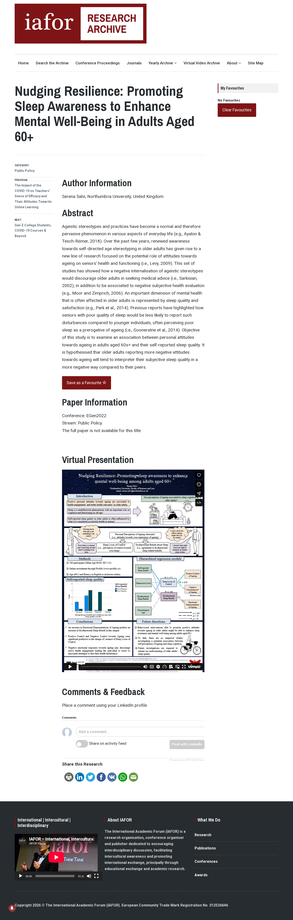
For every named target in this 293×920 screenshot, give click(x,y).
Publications (205, 848)
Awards (201, 875)
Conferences (206, 861)
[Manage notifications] (12, 908)
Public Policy (25, 170)
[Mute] (89, 876)
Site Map (255, 63)
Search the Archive (52, 63)
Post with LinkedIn (187, 744)
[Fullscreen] (96, 876)
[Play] (20, 876)
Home (23, 63)
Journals (134, 63)
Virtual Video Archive (202, 63)
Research (203, 835)
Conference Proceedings (98, 63)
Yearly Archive (161, 63)
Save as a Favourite (84, 382)
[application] (56, 857)
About (232, 63)
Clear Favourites (237, 109)
